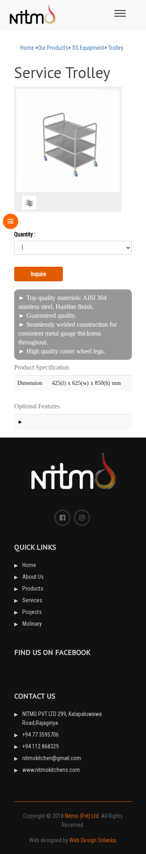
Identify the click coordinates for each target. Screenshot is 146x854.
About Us (33, 577)
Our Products (53, 48)
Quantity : (24, 234)
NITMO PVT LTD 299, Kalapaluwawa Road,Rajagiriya (62, 718)
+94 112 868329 (40, 746)
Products (32, 588)
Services (32, 600)
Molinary (32, 623)
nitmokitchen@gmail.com (51, 758)
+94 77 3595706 (40, 734)
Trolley (115, 48)
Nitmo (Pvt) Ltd (82, 816)
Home (27, 48)
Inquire (38, 274)
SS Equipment (88, 48)
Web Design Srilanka (92, 840)
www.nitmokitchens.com (51, 770)
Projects (32, 612)
